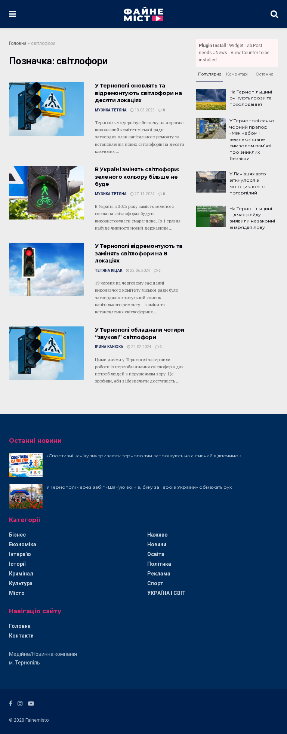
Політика (159, 564)
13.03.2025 (144, 110)
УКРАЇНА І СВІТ (166, 593)
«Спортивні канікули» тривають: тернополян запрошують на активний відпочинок (143, 455)
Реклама (158, 574)
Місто (17, 593)
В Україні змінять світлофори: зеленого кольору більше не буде (137, 176)
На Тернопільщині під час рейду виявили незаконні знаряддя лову (252, 218)
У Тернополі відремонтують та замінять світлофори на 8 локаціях (138, 253)
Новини (156, 544)
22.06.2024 (139, 270)
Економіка (22, 544)
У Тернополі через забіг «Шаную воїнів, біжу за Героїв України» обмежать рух (139, 487)
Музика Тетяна (111, 110)
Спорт (155, 583)
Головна (18, 43)
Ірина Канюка (109, 347)
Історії (17, 564)
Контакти (21, 636)
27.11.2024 (144, 194)
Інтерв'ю (20, 554)
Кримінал (21, 574)
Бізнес (17, 535)
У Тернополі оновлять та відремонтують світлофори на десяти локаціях (138, 93)
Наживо (157, 535)
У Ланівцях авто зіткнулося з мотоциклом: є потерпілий (247, 183)
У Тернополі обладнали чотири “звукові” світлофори (139, 333)
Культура (21, 583)
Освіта (155, 554)
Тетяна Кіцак (108, 270)
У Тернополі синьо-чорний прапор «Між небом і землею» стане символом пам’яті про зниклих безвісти (252, 139)
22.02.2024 (140, 347)
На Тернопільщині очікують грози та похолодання (250, 98)
